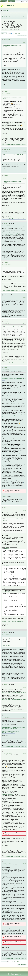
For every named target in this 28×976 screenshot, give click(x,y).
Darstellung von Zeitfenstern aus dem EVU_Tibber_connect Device (11, 732)
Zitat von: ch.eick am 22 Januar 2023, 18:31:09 (13, 154)
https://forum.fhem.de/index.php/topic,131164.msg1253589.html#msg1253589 (14, 233)
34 (16, 33)
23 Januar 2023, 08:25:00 (6, 177)
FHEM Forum (9, 6)
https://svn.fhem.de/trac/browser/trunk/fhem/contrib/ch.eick (14, 144)
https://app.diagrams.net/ (8, 794)
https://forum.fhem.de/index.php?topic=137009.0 (14, 692)
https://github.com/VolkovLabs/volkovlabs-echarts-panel (13, 644)
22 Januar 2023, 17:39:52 (6, 42)
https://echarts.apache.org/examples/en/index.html (13, 415)
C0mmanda (7, 40)
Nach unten (4, 33)
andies (5, 223)
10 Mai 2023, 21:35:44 (6, 369)
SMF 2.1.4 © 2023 (10, 974)
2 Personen (4, 496)
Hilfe (3, 973)
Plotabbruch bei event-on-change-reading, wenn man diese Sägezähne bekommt (13, 727)
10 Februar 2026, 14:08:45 (7, 753)
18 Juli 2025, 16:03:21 (6, 717)
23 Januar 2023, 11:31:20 (6, 323)
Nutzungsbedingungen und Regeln (12, 973)
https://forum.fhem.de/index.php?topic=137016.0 (14, 699)
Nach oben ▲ (22, 973)
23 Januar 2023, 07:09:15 (6, 151)
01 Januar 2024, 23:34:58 (6, 634)
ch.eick (6, 91)
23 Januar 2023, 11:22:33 (6, 297)
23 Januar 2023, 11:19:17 (6, 264)
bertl (5, 507)
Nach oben (3, 961)
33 (15, 33)
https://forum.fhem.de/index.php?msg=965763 (13, 621)
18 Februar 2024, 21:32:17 (7, 686)
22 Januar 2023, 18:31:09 (6, 93)
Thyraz (6, 367)
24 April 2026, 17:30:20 (6, 863)
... (14, 33)
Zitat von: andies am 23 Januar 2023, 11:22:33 (13, 326)
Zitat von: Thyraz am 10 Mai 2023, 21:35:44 (13, 638)
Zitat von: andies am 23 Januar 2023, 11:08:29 (13, 268)
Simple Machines (17, 974)
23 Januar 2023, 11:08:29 (6, 225)
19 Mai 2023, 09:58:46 (6, 509)
